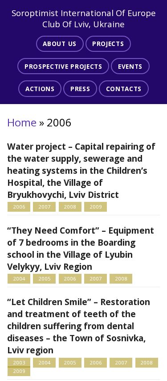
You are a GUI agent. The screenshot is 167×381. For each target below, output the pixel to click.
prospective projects (63, 66)
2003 (19, 362)
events (130, 66)
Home (22, 122)
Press (80, 88)
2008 (70, 206)
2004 (19, 278)
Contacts (124, 88)
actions (40, 88)
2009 (96, 206)
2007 (44, 206)
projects (108, 43)
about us (59, 43)
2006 (19, 206)
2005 (44, 278)
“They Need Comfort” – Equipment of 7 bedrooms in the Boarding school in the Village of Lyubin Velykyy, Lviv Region (80, 248)
